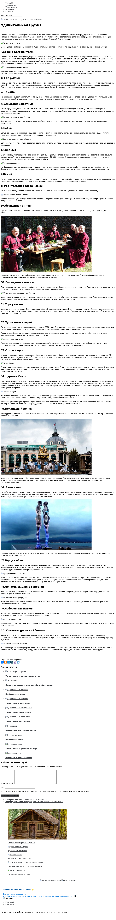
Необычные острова (15, 694)
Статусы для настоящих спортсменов (25, 866)
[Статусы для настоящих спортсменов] (25, 862)
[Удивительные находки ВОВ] (18, 708)
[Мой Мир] (8, 662)
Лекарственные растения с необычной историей (29, 685)
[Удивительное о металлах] (16, 699)
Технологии (10, 5)
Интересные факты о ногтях (18, 758)
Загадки (9, 3)
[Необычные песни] (14, 735)
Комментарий (7, 783)
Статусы (9, 11)
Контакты (9, 904)
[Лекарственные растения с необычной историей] (11, 681)
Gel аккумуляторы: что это (19, 874)
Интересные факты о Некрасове (20, 730)
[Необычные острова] (16, 690)
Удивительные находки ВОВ (18, 712)
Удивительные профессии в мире (21, 749)
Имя (2, 787)
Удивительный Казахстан (17, 721)
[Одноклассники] (5, 662)
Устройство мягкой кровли (19, 859)
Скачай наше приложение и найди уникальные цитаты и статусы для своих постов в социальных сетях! (38, 895)
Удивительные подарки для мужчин (22, 676)
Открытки (9, 9)
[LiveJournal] (11, 662)
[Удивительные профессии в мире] (13, 744)
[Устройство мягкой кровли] (15, 855)
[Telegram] (18, 662)
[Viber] (15, 662)
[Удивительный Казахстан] (17, 717)
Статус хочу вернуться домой (21, 843)
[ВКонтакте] (2, 662)
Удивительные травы (17, 851)
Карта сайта (11, 902)
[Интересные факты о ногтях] (13, 753)
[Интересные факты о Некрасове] (11, 726)
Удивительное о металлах (17, 703)
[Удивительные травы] (18, 847)
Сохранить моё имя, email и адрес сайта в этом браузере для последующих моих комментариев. (46, 791)
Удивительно (11, 7)
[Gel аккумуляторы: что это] (16, 870)
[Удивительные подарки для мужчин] (16, 671)
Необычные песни (14, 739)
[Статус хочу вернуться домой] (37, 839)
